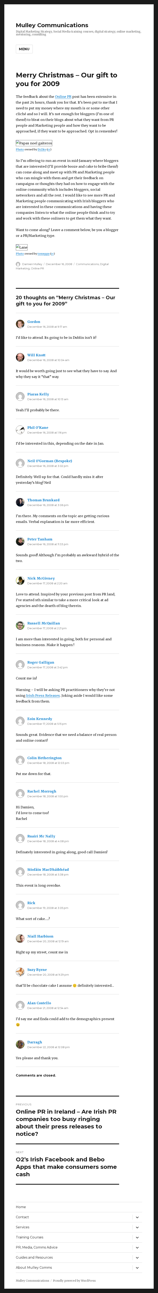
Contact (22, 1217)
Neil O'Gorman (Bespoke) (49, 461)
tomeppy (44, 253)
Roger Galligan (40, 662)
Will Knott (36, 355)
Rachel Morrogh (41, 791)
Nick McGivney (41, 578)
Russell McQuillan (43, 623)
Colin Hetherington (44, 758)
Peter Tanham (39, 539)
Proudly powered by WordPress (74, 1280)
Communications (87, 264)
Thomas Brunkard (43, 500)
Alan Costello (39, 1003)
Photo (20, 149)
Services (22, 1227)
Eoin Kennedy (39, 719)
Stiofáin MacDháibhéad (48, 869)
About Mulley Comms (34, 1268)
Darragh (34, 1042)
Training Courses (29, 1237)
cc (49, 149)
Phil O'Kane (37, 428)
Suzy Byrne (37, 970)
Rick (31, 903)
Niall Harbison (40, 936)
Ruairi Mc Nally (41, 836)
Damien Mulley (32, 264)
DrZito (42, 149)
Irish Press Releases (43, 695)
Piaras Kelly (38, 394)
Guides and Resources (34, 1257)
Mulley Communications (52, 25)
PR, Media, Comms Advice (37, 1247)
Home (21, 1207)
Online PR (63, 97)
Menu (24, 49)
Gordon (33, 322)
